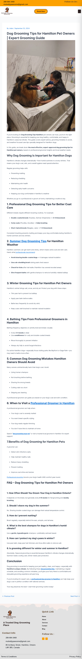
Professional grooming (15, 477)
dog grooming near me (21, 434)
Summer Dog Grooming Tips (28, 241)
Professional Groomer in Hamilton (53, 403)
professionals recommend (25, 252)
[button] (79, 11)
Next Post (75, 596)
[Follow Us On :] (81, 2)
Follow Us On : (71, 2)
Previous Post (8, 596)
